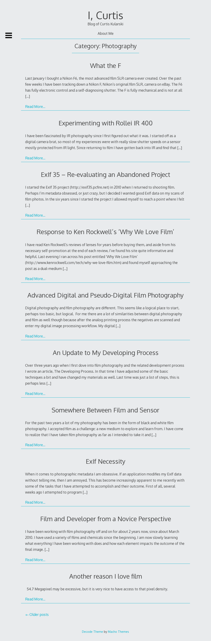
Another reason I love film (105, 576)
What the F (105, 65)
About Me (106, 33)
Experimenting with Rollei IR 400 (106, 123)
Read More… (35, 106)
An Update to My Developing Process (105, 352)
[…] (27, 96)
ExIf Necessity (105, 461)
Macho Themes (118, 631)
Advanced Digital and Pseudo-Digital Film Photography (105, 295)
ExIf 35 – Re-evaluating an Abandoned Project (105, 174)
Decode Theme (92, 631)
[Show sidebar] (8, 35)
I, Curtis (105, 15)
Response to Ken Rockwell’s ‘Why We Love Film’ (105, 232)
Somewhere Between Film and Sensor (105, 410)
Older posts (39, 614)
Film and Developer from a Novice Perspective (105, 519)
